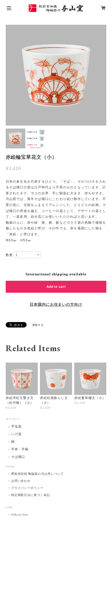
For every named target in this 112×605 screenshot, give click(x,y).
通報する (38, 325)
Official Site (19, 515)
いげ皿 (16, 434)
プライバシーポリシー (27, 488)
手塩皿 (16, 427)
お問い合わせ (21, 481)
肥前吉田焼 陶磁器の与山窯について (37, 474)
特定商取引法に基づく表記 (30, 495)
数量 (9, 255)
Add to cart (56, 287)
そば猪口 (18, 457)
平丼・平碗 (20, 449)
